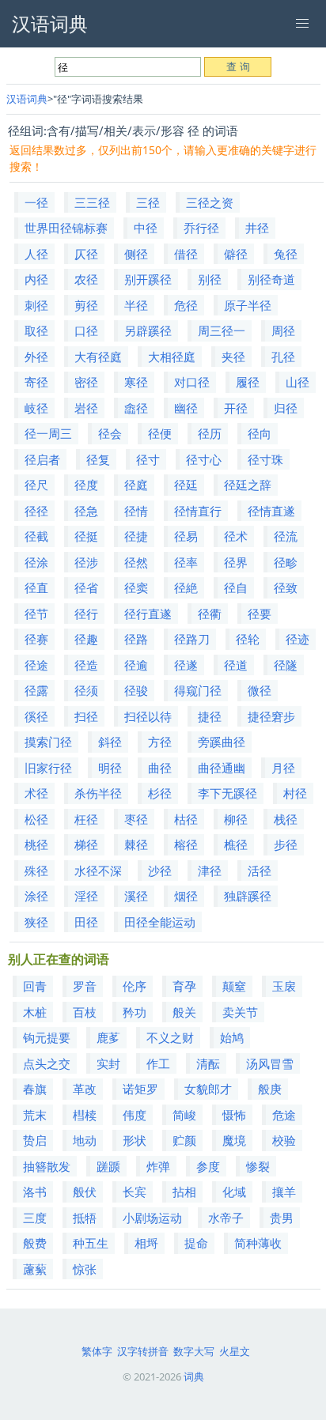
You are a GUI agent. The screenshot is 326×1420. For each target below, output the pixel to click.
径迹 (297, 639)
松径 (36, 819)
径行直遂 (148, 613)
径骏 (136, 690)
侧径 (136, 254)
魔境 (234, 1140)
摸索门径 (48, 742)
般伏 (85, 1191)
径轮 (248, 639)
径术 (236, 536)
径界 (236, 562)
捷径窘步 (271, 716)
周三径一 (221, 330)
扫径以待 (148, 716)
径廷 (186, 485)
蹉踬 (108, 1166)
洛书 (35, 1191)
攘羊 (284, 1191)
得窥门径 (198, 690)
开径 (236, 408)
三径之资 (209, 202)
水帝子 (226, 1218)
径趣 (86, 639)
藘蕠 (35, 1269)
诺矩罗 (140, 1089)
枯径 (186, 819)
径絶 (186, 587)
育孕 (184, 986)
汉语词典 (26, 99)
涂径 (36, 896)
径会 (110, 433)
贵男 (282, 1218)
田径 (86, 922)
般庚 (270, 1089)
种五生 (90, 1243)
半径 (136, 305)
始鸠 (232, 1037)
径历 (210, 433)
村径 (295, 793)
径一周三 (48, 433)
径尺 (36, 485)
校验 (284, 1140)
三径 (148, 202)
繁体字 (97, 1351)
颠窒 (234, 986)
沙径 (160, 870)
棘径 (136, 844)
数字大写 (193, 1351)
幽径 (186, 408)
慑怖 (234, 1115)
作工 (158, 1063)
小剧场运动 (152, 1218)
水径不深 (98, 870)
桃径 (36, 844)
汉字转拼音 (143, 1351)
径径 (36, 511)
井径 (257, 228)
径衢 (210, 613)
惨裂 (258, 1166)
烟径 (186, 896)
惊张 (85, 1269)
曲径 (160, 768)
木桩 (35, 1012)
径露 (36, 690)
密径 (86, 382)
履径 (248, 382)
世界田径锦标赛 (66, 228)
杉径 (160, 793)
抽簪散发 (46, 1166)
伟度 (134, 1115)
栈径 (286, 819)
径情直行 (198, 511)
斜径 (110, 742)
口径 (86, 330)
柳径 (236, 819)
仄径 (86, 254)
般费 (35, 1243)
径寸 (148, 459)
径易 (186, 536)
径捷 (136, 536)
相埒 (146, 1243)
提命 (196, 1243)
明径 (110, 768)
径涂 (36, 562)
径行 (86, 613)
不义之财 (170, 1037)
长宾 (134, 1191)
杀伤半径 (98, 793)
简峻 (184, 1115)
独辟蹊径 (247, 896)
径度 (86, 485)
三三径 (92, 202)
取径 (36, 330)
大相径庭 (171, 356)
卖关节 (240, 1012)
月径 (283, 768)
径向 (259, 433)
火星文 (234, 1351)
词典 (194, 1376)
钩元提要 (46, 1037)
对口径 (192, 382)
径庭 (136, 485)
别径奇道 (271, 279)
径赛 (36, 639)
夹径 (233, 356)
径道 (236, 665)
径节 (36, 613)
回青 (35, 986)
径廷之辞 (247, 485)
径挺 (86, 536)
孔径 (283, 356)
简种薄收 (258, 1243)
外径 (36, 356)
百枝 (85, 1012)
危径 (186, 305)
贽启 (35, 1140)
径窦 (136, 587)
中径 (145, 228)
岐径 (36, 408)
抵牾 (85, 1218)
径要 (259, 613)
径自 (236, 587)
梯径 (86, 844)
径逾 (136, 665)
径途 (36, 665)
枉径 (86, 819)
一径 (36, 202)
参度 (208, 1166)
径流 (286, 536)
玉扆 (284, 986)
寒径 (136, 382)
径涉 (86, 562)
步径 (286, 844)
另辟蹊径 (148, 330)
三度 (35, 1218)
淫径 (86, 896)
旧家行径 (48, 768)
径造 (86, 665)
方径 (160, 742)
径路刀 (192, 639)
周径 (283, 330)
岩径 (86, 408)
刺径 (36, 305)
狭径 (36, 922)
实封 (108, 1063)
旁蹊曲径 (221, 742)
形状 (134, 1140)
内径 (36, 279)
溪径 (136, 896)
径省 (86, 587)
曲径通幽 (221, 768)
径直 (36, 587)
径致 (286, 587)
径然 (136, 562)
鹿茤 (108, 1037)
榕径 (186, 844)
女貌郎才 (208, 1089)
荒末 (35, 1115)
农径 (86, 279)
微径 (259, 690)
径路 (136, 639)
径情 (136, 511)
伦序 (134, 986)
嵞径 (136, 408)
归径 (286, 408)
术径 (36, 793)
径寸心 (204, 459)
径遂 (186, 665)
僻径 (236, 254)
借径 (186, 254)
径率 (186, 562)
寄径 (36, 382)
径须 (86, 690)
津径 (210, 870)
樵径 (236, 844)
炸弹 (158, 1166)
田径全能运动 (159, 922)
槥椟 (85, 1115)
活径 (259, 870)
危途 (284, 1115)
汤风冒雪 (270, 1063)
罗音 (85, 986)
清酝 (208, 1063)
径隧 (286, 665)
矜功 (134, 1012)
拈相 (184, 1191)
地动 (85, 1140)
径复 (98, 459)
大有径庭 (98, 356)
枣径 (136, 819)
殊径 (36, 870)
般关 (184, 1012)
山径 (297, 382)
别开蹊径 (148, 279)
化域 (234, 1191)
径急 (86, 511)
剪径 (86, 305)
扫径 (86, 716)
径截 (36, 536)
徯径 (36, 716)
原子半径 (247, 305)
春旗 (35, 1089)
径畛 (286, 562)
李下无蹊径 (227, 793)
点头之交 (46, 1063)
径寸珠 (265, 459)
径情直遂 (271, 511)
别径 (210, 279)
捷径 (210, 716)
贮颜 (184, 1140)
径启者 (42, 459)
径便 (160, 433)
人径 (36, 254)
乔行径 (201, 228)
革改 (85, 1089)
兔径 (286, 254)
